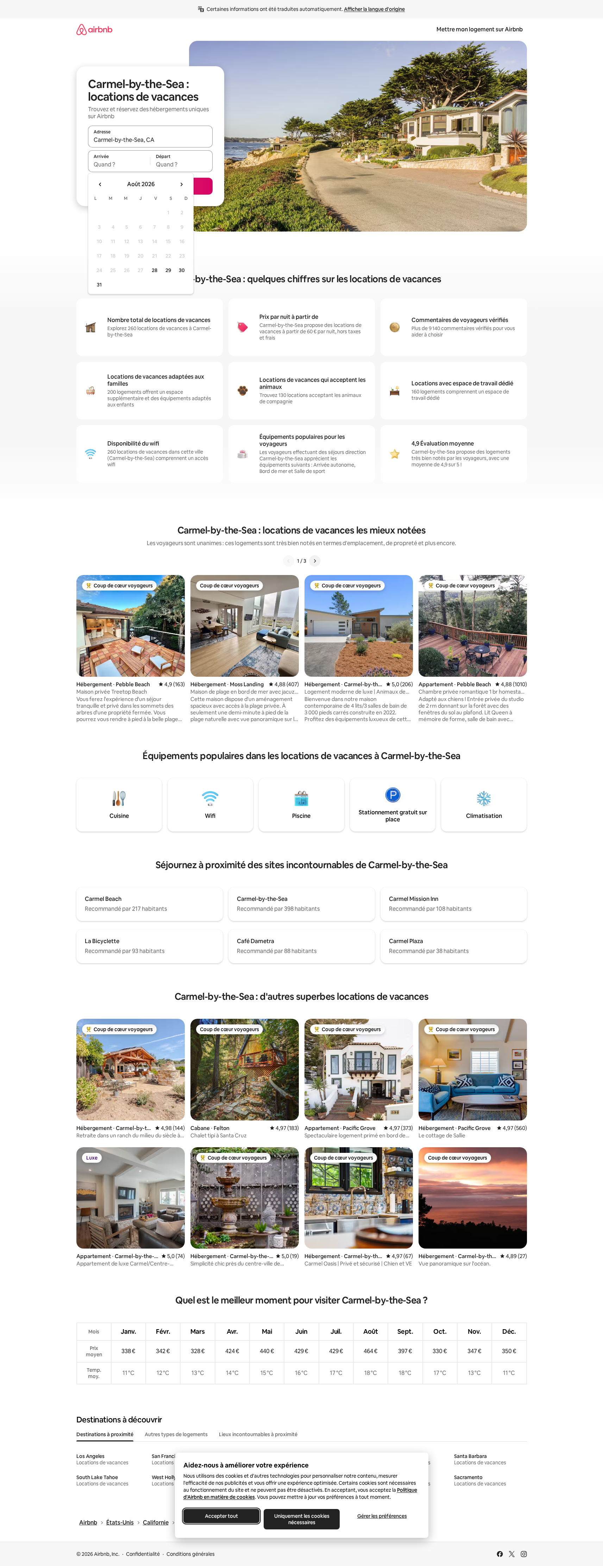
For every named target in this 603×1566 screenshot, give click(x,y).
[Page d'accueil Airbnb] (94, 29)
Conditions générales (191, 1554)
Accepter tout (221, 1516)
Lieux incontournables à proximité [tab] (258, 1434)
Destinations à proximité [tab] (104, 1434)
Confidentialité (143, 1554)
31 (99, 285)
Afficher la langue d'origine (374, 9)
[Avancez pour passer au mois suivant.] (181, 184)
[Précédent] (288, 561)
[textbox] (119, 164)
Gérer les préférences (382, 1516)
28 (154, 270)
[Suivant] (314, 561)
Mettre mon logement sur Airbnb (479, 29)
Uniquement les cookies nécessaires (301, 1519)
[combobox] (150, 139)
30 (182, 270)
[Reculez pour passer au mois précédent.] (100, 184)
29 (168, 270)
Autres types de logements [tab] (176, 1434)
